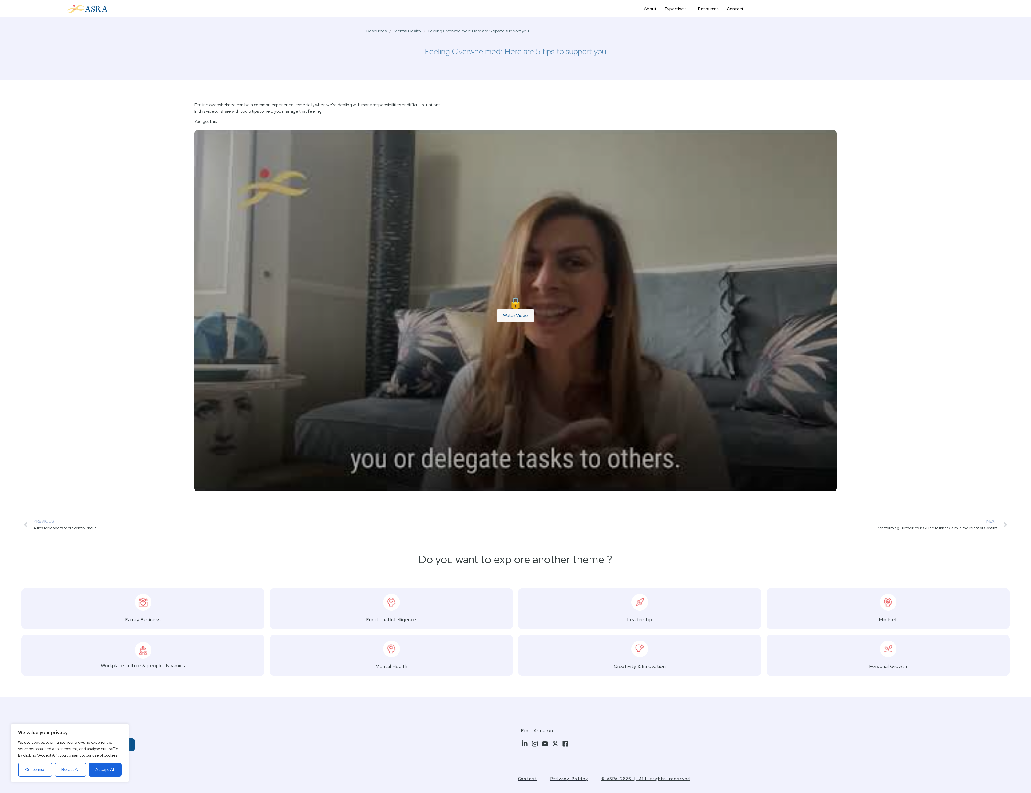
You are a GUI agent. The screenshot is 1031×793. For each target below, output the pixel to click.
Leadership (639, 619)
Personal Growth (888, 666)
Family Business (143, 619)
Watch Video (515, 315)
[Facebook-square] (565, 744)
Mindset (888, 619)
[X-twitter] (555, 744)
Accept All (105, 769)
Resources (708, 9)
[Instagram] (535, 744)
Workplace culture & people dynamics (143, 665)
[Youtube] (545, 744)
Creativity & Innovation (640, 666)
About (650, 9)
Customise (35, 769)
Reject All (70, 769)
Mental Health (407, 31)
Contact (735, 9)
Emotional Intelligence (391, 619)
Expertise (674, 9)
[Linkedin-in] (525, 744)
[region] (70, 753)
